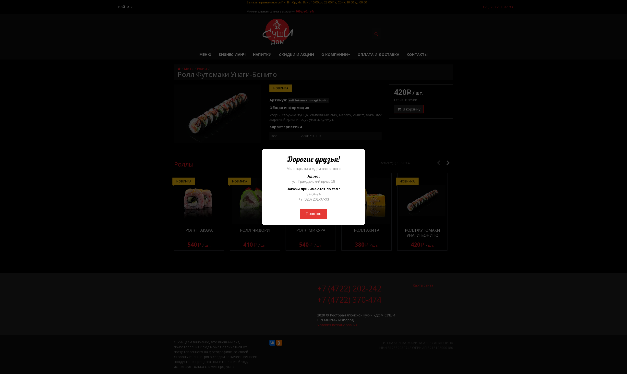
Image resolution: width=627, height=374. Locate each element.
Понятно (313, 214)
